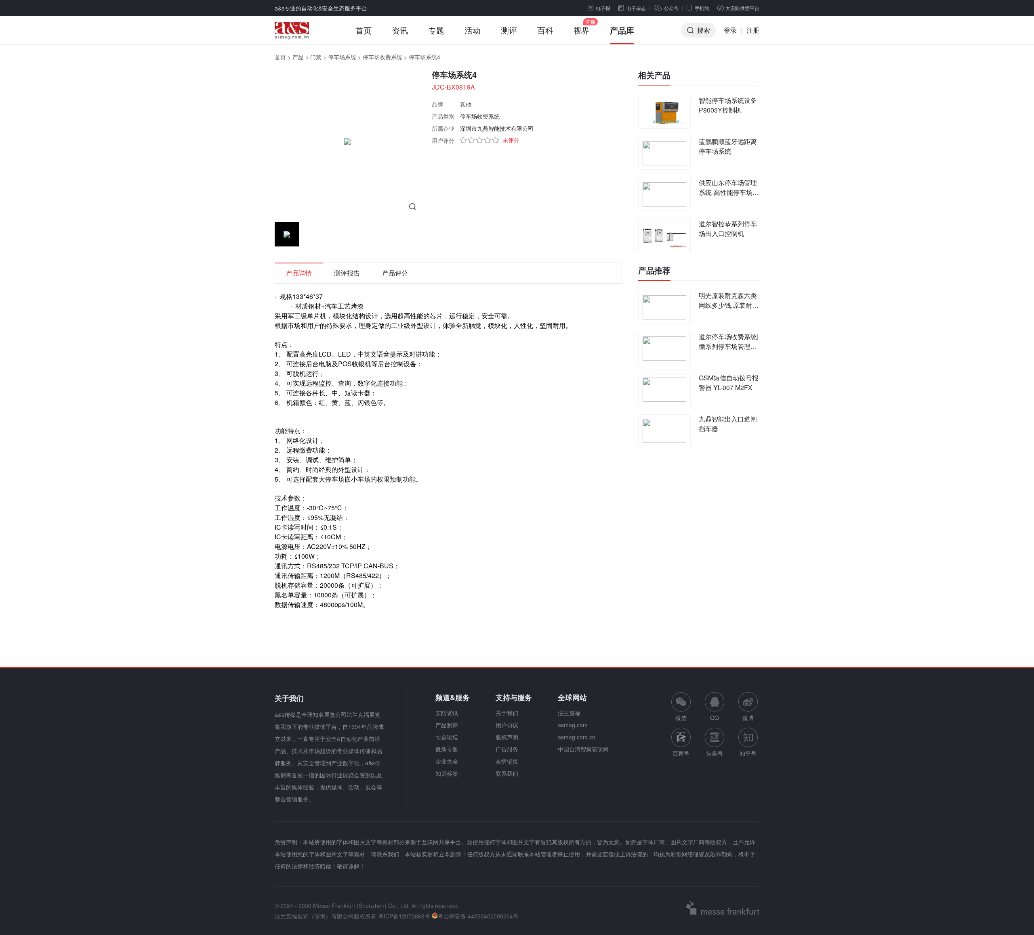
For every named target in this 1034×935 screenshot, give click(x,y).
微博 (748, 718)
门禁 (316, 57)
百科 (545, 30)
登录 (730, 30)
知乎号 (748, 753)
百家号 (681, 753)
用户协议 (507, 725)
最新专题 (446, 749)
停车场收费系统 (382, 57)
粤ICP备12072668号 (404, 916)
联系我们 (507, 773)
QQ (714, 718)
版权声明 (507, 737)
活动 (472, 30)
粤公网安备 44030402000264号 (478, 916)
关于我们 (507, 713)
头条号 (714, 753)
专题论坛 (446, 737)
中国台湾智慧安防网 (583, 749)
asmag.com (573, 725)
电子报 (603, 7)
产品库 (622, 30)
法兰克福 (569, 713)
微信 (681, 707)
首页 (363, 30)
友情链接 (507, 761)
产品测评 (446, 725)
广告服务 (507, 749)
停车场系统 (342, 57)
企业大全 (446, 761)
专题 (436, 30)
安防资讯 (446, 713)
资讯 (400, 30)
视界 (582, 30)
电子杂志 (636, 7)
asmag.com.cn (576, 737)
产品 (298, 57)
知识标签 (446, 773)
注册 (752, 30)
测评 (509, 30)
